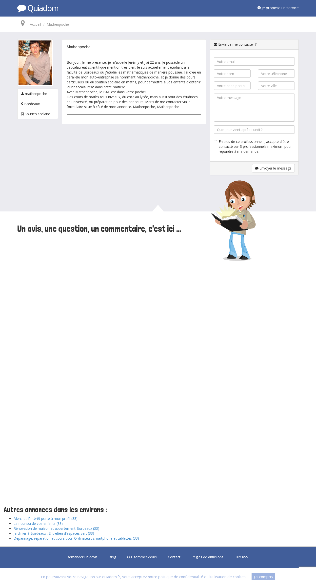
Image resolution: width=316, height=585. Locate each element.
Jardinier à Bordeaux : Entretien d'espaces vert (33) (54, 533)
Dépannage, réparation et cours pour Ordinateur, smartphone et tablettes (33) (76, 538)
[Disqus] (158, 302)
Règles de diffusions (207, 557)
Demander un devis (82, 557)
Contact (174, 557)
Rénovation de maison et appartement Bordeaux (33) (56, 528)
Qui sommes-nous (142, 557)
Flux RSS (241, 557)
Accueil (35, 24)
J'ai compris (263, 576)
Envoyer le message (275, 168)
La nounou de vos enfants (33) (38, 523)
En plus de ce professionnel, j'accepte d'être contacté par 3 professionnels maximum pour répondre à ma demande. (255, 146)
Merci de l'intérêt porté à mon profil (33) (46, 518)
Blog (112, 557)
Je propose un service (280, 7)
